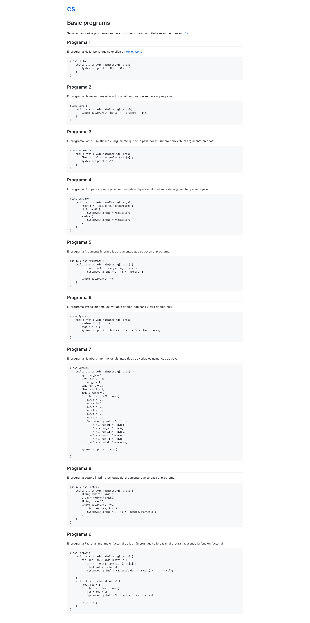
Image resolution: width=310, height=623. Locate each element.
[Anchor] (93, 42)
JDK (185, 33)
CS (71, 9)
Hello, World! (134, 51)
